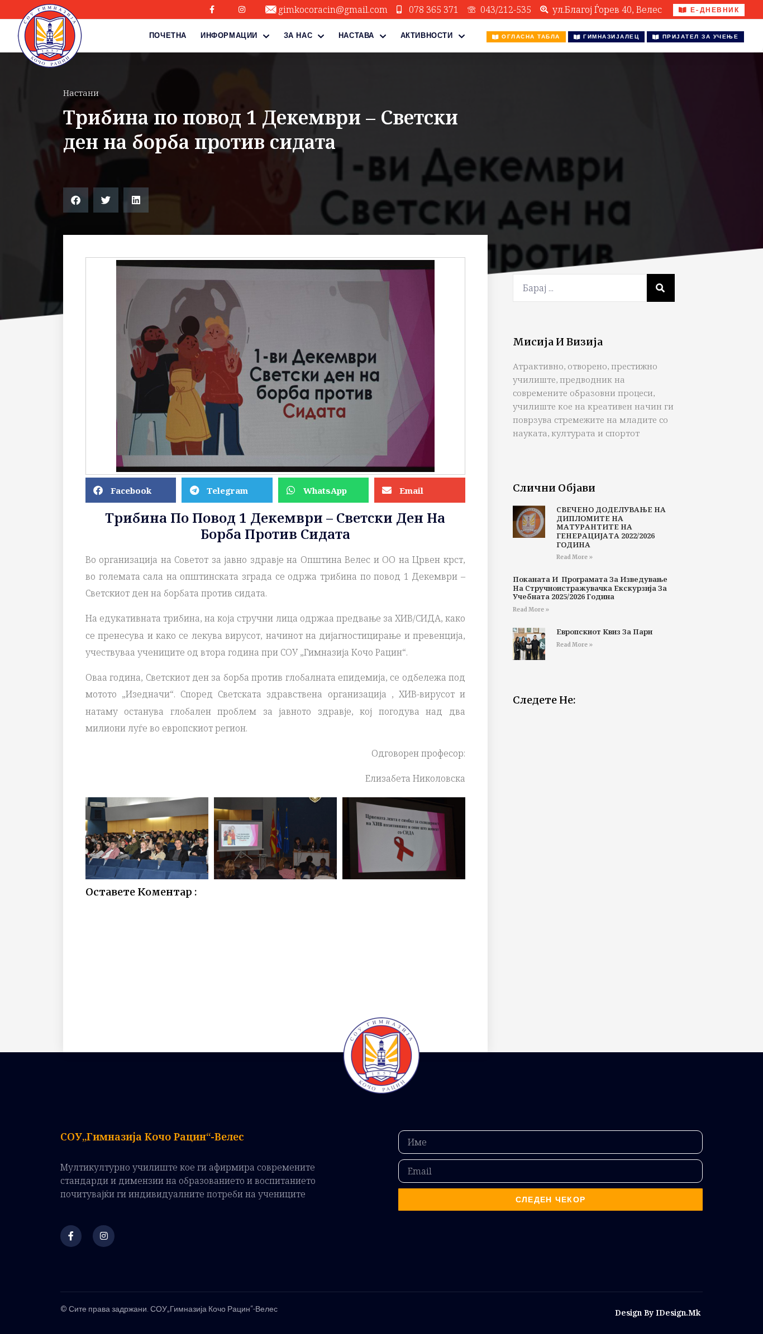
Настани (81, 92)
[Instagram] (241, 9)
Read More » (574, 557)
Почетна (168, 35)
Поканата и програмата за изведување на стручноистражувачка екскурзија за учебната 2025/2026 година (590, 587)
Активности (426, 35)
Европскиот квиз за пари (604, 632)
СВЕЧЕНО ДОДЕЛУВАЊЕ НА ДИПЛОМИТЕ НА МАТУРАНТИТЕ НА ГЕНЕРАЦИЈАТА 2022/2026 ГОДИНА (611, 526)
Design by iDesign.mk (657, 1312)
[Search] (661, 288)
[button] (75, 200)
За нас (298, 35)
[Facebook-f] (212, 9)
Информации (229, 35)
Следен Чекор (551, 1199)
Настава (356, 35)
